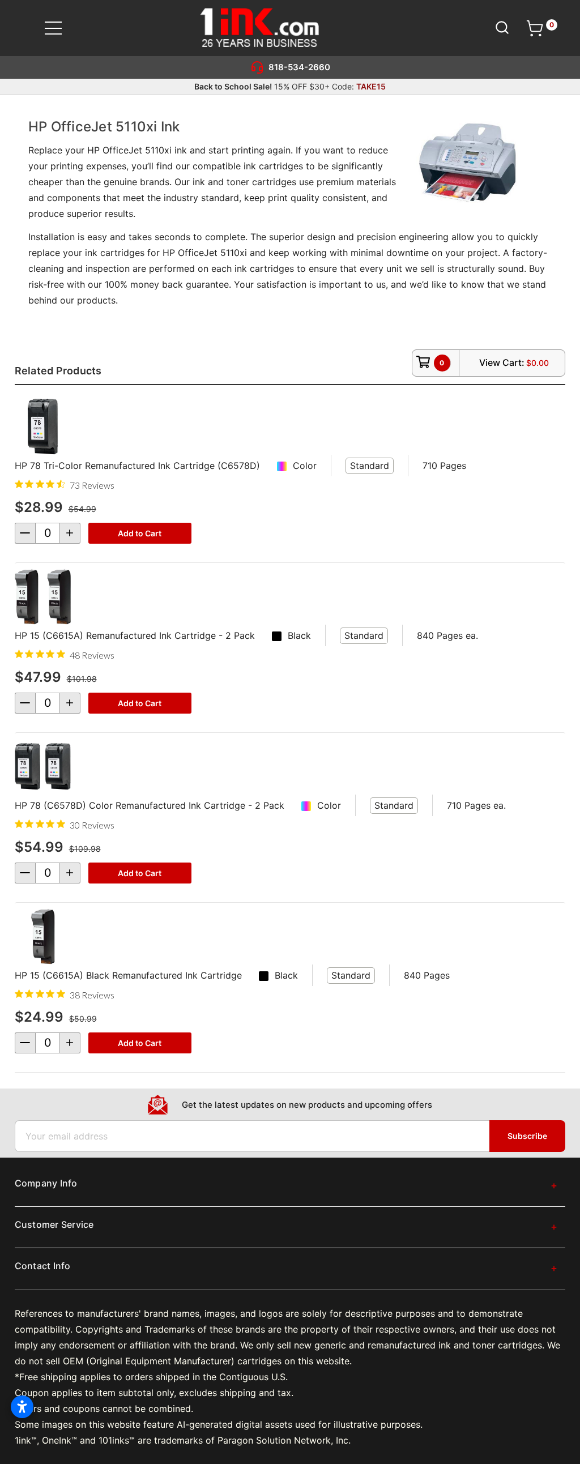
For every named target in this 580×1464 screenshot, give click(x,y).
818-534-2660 (299, 67)
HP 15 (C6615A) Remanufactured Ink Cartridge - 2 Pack (135, 635)
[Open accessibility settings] (22, 1406)
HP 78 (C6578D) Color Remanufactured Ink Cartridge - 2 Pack (149, 805)
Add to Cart (139, 533)
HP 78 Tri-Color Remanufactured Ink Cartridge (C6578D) (137, 465)
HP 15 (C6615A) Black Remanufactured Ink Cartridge (128, 975)
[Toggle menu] (60, 28)
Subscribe (527, 1136)
